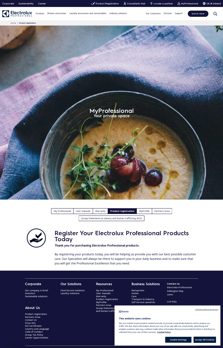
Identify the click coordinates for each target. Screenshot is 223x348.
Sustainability (26, 3)
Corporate (8, 3)
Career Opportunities (36, 337)
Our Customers (153, 13)
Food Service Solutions (73, 290)
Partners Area (162, 210)
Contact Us (31, 319)
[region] (167, 325)
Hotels (135, 293)
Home (13, 23)
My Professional (62, 210)
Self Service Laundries (143, 302)
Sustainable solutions (36, 296)
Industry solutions (118, 13)
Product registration (122, 210)
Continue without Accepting (206, 309)
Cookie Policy (164, 332)
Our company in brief (36, 290)
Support (178, 13)
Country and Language (37, 328)
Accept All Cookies (204, 339)
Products (40, 13)
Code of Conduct (34, 331)
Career (42, 3)
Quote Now (198, 13)
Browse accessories (56, 13)
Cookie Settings (178, 339)
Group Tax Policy (34, 334)
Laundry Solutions (70, 293)
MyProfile (144, 210)
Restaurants (138, 290)
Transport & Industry (143, 299)
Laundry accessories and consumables (87, 13)
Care (134, 296)
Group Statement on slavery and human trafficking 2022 (111, 218)
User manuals (83, 210)
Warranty (100, 210)
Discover (168, 13)
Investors (30, 293)
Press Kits (30, 322)
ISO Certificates (33, 325)
